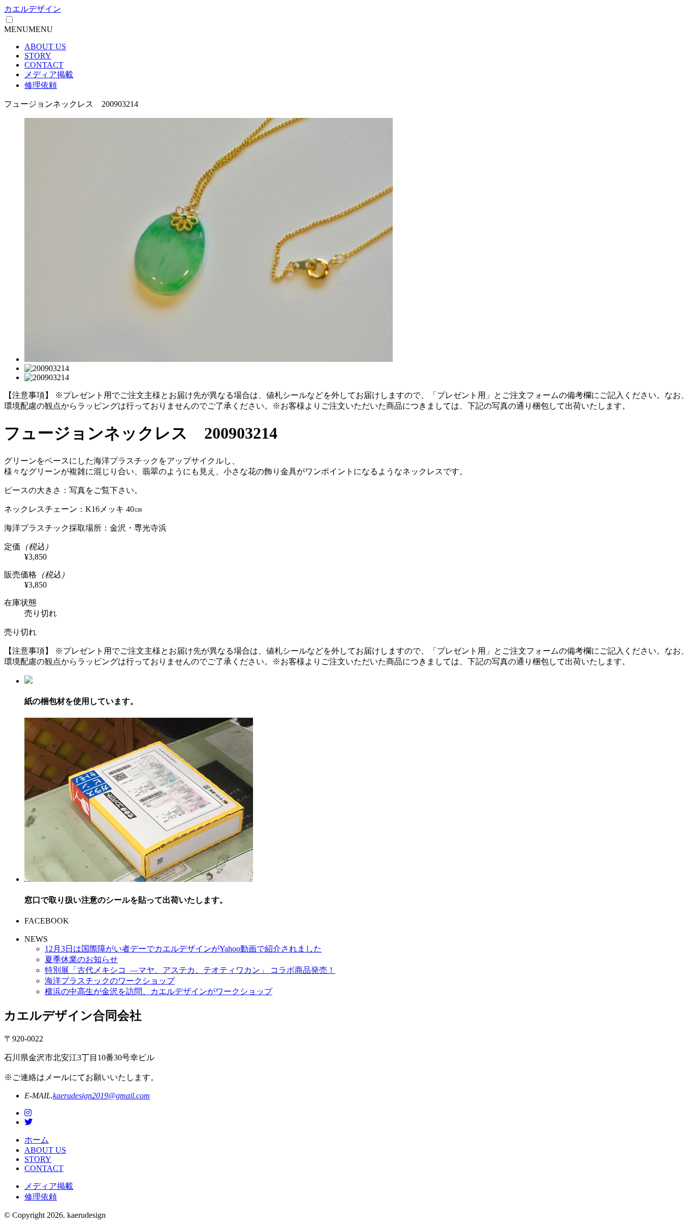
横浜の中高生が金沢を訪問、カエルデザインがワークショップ (158, 991)
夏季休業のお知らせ (81, 959)
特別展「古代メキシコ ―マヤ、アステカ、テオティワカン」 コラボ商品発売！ (190, 970)
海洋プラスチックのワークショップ (110, 980)
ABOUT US (45, 46)
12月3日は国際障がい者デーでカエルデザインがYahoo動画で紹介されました (183, 948)
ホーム (36, 1139)
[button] (28, 29)
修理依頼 (40, 85)
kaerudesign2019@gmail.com (101, 1095)
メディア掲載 (48, 74)
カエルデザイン (32, 9)
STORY (37, 55)
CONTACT (44, 64)
